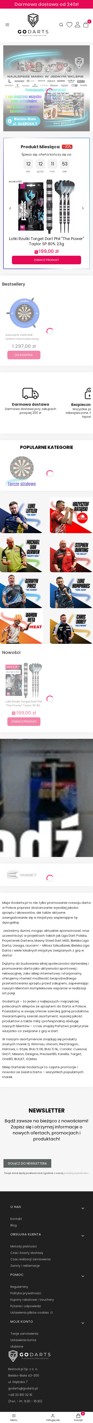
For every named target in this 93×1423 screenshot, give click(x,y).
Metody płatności (23, 1246)
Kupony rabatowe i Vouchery (32, 1300)
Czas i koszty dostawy (26, 1253)
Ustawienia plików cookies (30, 1312)
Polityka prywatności (25, 1293)
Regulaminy (19, 1287)
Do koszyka (24, 355)
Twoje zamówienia (24, 1333)
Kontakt (16, 1219)
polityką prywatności (76, 1173)
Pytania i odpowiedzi (25, 1306)
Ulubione (16, 1346)
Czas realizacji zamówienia (30, 1259)
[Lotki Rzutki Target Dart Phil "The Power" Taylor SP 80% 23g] (46, 206)
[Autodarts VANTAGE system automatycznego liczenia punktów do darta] (23, 313)
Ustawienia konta (23, 1340)
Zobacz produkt (46, 260)
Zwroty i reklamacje (25, 1266)
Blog (13, 1225)
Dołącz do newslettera (27, 1163)
